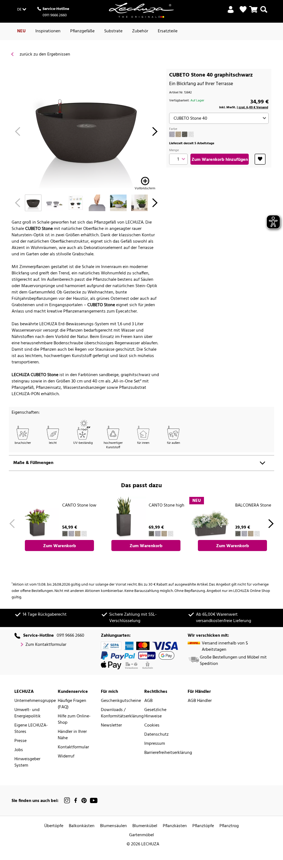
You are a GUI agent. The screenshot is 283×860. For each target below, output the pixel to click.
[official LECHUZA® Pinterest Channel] (84, 800)
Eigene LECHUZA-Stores (31, 728)
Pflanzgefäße (82, 31)
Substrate (113, 31)
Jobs (18, 750)
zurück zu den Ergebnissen (44, 54)
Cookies (151, 725)
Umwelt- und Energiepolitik (27, 713)
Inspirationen (48, 31)
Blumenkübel (144, 826)
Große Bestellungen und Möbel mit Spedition (233, 660)
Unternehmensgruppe (35, 701)
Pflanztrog (229, 826)
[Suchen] (264, 13)
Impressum (154, 744)
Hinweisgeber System (27, 762)
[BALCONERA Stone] (210, 518)
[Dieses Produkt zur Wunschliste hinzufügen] (260, 159)
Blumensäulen (113, 826)
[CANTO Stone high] (124, 518)
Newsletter (111, 725)
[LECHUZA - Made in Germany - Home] (141, 10)
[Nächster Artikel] (155, 133)
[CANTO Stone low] (37, 518)
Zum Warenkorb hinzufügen (220, 159)
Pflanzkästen (175, 826)
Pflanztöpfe (203, 826)
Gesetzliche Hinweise (155, 713)
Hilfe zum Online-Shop (74, 719)
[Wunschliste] (243, 9)
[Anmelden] (230, 13)
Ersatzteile (167, 31)
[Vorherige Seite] (17, 133)
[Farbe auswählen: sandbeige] (178, 134)
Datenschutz (156, 734)
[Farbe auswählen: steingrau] (172, 134)
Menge (174, 150)
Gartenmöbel (141, 835)
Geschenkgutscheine (121, 701)
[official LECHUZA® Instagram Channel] (67, 800)
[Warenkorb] (253, 13)
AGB (148, 701)
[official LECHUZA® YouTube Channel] (94, 800)
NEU (21, 31)
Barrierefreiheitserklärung (168, 753)
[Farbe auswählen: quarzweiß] (191, 134)
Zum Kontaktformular (45, 645)
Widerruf (66, 756)
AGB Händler (200, 701)
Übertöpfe (53, 826)
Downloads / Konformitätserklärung (122, 713)
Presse (20, 741)
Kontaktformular (73, 747)
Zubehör (140, 31)
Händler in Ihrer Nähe (72, 735)
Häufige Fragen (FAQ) (72, 704)
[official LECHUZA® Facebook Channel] (75, 800)
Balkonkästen (82, 826)
